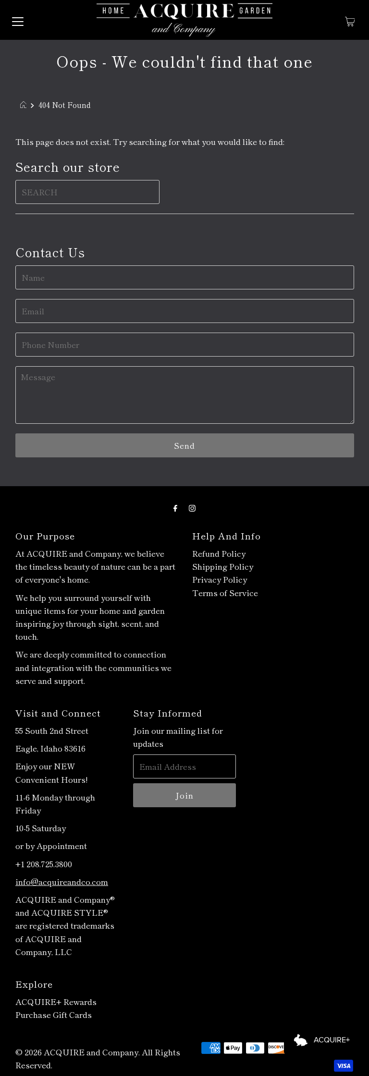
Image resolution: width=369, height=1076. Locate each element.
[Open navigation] (18, 20)
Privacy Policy (219, 579)
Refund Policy (219, 553)
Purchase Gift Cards (53, 1014)
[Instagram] (192, 507)
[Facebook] (175, 507)
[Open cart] (350, 20)
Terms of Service (225, 592)
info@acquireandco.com (61, 881)
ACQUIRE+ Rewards (56, 1001)
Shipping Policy (222, 566)
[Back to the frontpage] (24, 104)
